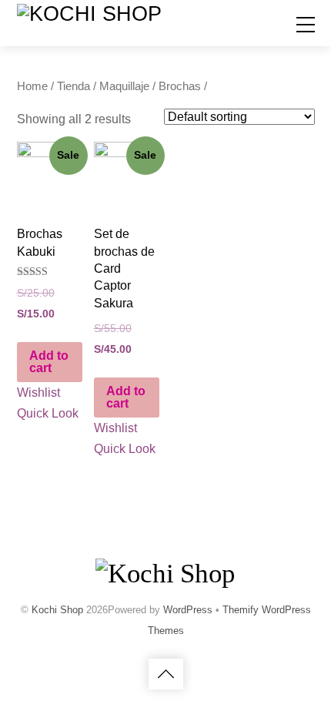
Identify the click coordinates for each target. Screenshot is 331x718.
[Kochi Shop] (89, 13)
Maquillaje (124, 86)
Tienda (73, 86)
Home (32, 86)
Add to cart (49, 361)
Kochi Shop (57, 610)
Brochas (180, 86)
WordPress (187, 610)
